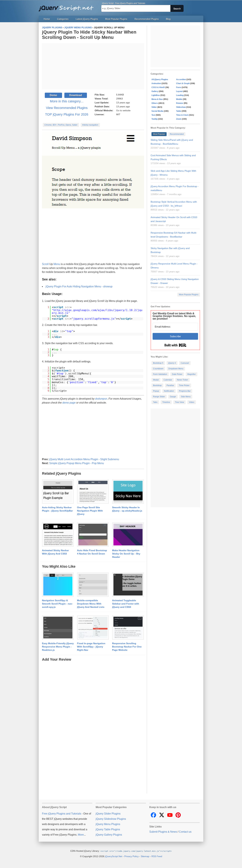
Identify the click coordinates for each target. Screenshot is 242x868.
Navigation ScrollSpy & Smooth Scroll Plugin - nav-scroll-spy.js (57, 603)
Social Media (157, 111)
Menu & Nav (157, 99)
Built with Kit (175, 345)
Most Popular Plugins (116, 19)
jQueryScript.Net (113, 856)
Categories (62, 19)
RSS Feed (156, 856)
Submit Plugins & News (163, 831)
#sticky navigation (90, 125)
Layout (179, 91)
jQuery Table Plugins (108, 829)
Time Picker (184, 385)
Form (178, 87)
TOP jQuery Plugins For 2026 (66, 114)
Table (178, 111)
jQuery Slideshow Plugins (111, 818)
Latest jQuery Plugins (87, 19)
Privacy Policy (131, 856)
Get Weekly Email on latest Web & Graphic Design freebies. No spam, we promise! (174, 316)
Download (75, 95)
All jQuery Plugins (159, 79)
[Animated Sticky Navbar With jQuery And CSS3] (58, 534)
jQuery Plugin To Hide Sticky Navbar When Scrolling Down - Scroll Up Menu (89, 34)
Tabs (155, 402)
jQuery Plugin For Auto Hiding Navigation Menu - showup (79, 286)
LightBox (155, 95)
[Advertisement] (93, 66)
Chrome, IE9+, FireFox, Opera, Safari (60, 125)
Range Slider (159, 396)
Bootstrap (157, 385)
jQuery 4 (172, 363)
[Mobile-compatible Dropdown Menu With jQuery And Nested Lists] (93, 584)
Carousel (185, 363)
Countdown (158, 369)
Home (47, 19)
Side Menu (186, 396)
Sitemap (145, 856)
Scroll (45, 264)
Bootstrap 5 (158, 363)
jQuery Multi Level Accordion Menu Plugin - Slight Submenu (84, 459)
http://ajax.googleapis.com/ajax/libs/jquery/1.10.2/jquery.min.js (97, 312)
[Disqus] (93, 703)
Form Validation (160, 374)
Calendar (168, 380)
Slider (154, 107)
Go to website (123, 110)
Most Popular (159, 134)
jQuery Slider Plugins (108, 813)
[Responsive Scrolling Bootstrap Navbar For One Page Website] (128, 627)
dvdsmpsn (101, 398)
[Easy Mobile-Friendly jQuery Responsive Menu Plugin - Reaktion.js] (58, 627)
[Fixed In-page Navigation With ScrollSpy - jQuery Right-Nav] (93, 627)
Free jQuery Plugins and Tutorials (67, 7)
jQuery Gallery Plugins (109, 834)
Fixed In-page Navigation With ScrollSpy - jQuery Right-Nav (91, 646)
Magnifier (191, 374)
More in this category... (66, 101)
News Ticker (182, 380)
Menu (57, 264)
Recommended (177, 134)
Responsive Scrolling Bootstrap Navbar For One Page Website (127, 646)
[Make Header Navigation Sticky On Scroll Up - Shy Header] (128, 534)
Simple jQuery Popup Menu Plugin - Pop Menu (76, 463)
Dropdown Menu (175, 369)
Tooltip (154, 119)
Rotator (179, 103)
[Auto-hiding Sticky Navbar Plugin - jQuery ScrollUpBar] (58, 491)
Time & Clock (182, 115)
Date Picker (177, 374)
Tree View (179, 402)
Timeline (166, 402)
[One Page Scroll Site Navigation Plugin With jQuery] (93, 491)
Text (153, 115)
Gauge (173, 396)
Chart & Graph (183, 83)
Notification (169, 391)
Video (191, 402)
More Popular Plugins (188, 294)
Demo (53, 95)
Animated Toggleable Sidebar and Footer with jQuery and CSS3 (125, 603)
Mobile (179, 99)
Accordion (181, 79)
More (81, 834)
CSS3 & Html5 (158, 87)
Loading (180, 95)
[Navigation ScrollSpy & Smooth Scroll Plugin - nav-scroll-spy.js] (58, 584)
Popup (156, 391)
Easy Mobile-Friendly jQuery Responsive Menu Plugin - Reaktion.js (58, 646)
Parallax (170, 385)
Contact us (185, 831)
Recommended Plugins (146, 19)
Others (154, 103)
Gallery (154, 91)
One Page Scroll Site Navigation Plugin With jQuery (90, 510)
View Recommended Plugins (67, 108)
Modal (156, 380)
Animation (156, 83)
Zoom (178, 119)
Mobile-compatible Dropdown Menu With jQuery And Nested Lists (90, 603)
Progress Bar (185, 391)
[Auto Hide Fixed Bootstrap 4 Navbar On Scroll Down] (93, 534)
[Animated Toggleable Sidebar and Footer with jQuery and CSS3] (128, 584)
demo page (69, 402)
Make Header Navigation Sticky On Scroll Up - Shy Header (126, 553)
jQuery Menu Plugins (108, 824)
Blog (168, 19)
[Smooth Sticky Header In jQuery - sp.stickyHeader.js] (128, 491)
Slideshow (181, 107)
